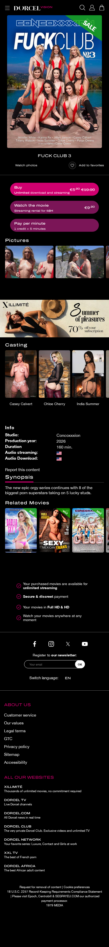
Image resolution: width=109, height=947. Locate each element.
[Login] (92, 7)
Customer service (20, 715)
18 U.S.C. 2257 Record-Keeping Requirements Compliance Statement (54, 891)
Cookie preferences (77, 887)
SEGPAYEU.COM (67, 896)
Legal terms (15, 730)
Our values (14, 723)
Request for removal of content (40, 887)
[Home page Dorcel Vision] (33, 7)
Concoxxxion (68, 435)
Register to (55, 655)
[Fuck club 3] (54, 81)
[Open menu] (6, 5)
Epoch (32, 896)
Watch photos (26, 165)
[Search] (82, 7)
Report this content (22, 469)
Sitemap (11, 754)
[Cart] (101, 7)
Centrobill (45, 896)
